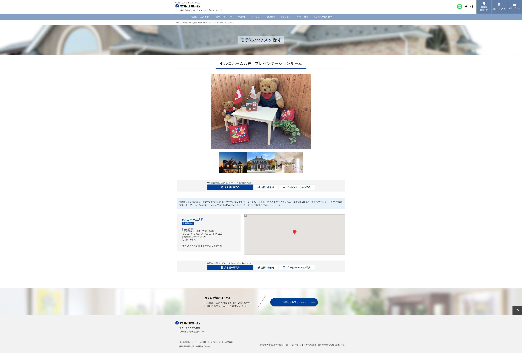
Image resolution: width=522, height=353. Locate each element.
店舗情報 (189, 223)
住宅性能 (242, 17)
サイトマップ (215, 342)
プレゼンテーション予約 (298, 187)
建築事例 (271, 17)
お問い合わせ (267, 187)
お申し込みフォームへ (294, 302)
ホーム (178, 23)
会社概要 (203, 342)
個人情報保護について (188, 342)
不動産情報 (285, 17)
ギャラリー (256, 17)
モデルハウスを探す (323, 17)
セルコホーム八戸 (192, 219)
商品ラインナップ (224, 17)
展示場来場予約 (232, 187)
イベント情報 (302, 17)
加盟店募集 (228, 342)
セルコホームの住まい (200, 17)
